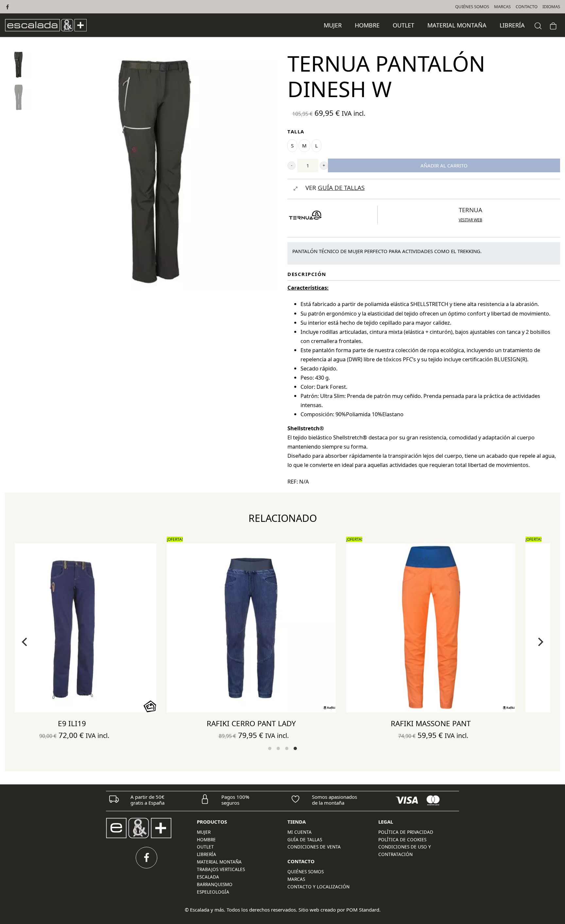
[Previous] (25, 642)
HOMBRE (206, 840)
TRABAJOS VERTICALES (221, 869)
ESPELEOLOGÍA (213, 892)
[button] (291, 166)
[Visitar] (8, 6)
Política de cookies (402, 840)
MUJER (204, 832)
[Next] (540, 642)
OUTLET (205, 847)
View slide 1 (269, 748)
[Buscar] (538, 25)
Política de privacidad (405, 832)
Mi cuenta (299, 832)
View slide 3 (286, 748)
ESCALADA (208, 877)
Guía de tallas (304, 840)
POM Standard (362, 909)
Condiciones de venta (314, 847)
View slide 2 (278, 748)
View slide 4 (295, 748)
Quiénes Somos (305, 872)
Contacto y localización (318, 887)
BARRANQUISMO (214, 884)
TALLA (295, 131)
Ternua (470, 210)
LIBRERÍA (206, 854)
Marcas (296, 879)
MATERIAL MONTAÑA (219, 862)
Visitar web (470, 220)
